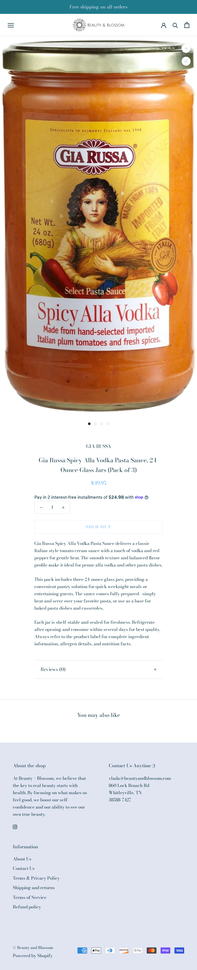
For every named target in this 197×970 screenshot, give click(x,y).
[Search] (175, 25)
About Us (22, 859)
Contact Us (24, 868)
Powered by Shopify (33, 955)
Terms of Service (29, 897)
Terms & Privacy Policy (36, 878)
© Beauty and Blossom (33, 947)
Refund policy (27, 907)
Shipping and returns (34, 888)
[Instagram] (15, 826)
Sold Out (98, 527)
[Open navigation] (11, 25)
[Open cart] (186, 25)
